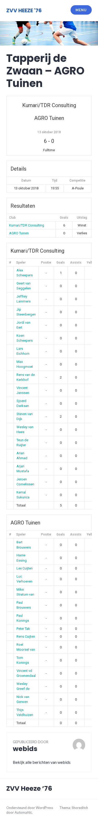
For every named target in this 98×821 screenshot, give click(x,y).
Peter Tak (23, 629)
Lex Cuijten (24, 568)
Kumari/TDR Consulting (26, 225)
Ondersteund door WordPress (29, 808)
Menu (81, 10)
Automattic (23, 812)
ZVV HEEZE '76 (24, 10)
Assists (76, 262)
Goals (60, 262)
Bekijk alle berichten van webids (42, 762)
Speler (21, 262)
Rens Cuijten (25, 636)
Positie (46, 262)
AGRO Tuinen (19, 233)
